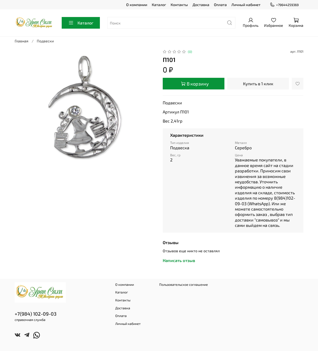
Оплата (220, 4)
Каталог (159, 4)
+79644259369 (287, 5)
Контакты (179, 4)
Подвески (45, 41)
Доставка (201, 4)
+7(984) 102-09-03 (36, 314)
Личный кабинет (245, 4)
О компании (136, 4)
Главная (21, 41)
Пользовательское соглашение (183, 284)
